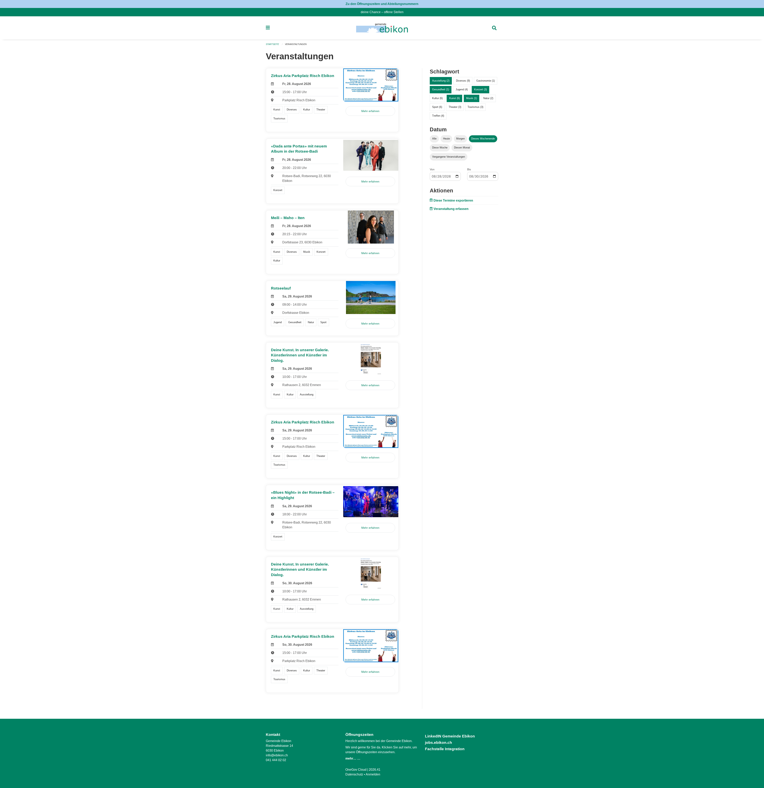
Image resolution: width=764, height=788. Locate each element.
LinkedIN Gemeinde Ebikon (450, 736)
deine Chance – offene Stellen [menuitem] (384, 12)
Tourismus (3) (475, 106)
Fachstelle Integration (445, 749)
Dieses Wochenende (483, 138)
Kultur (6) (437, 98)
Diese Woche (439, 147)
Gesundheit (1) (440, 89)
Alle (434, 138)
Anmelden (373, 774)
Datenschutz (354, 774)
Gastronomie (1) (485, 80)
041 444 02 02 (276, 760)
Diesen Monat (462, 147)
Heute (446, 138)
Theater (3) (455, 106)
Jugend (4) (462, 89)
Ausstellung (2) (440, 80)
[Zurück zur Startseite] (382, 27)
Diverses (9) (463, 80)
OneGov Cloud (355, 769)
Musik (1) (471, 98)
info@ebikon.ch (277, 755)
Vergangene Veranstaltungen (448, 156)
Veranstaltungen (296, 44)
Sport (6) (437, 106)
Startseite (272, 44)
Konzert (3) (480, 89)
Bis (469, 169)
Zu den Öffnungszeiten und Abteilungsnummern (382, 4)
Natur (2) (488, 98)
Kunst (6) (454, 98)
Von (432, 169)
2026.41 (374, 769)
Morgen (460, 138)
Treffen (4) (438, 115)
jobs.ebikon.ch (438, 742)
